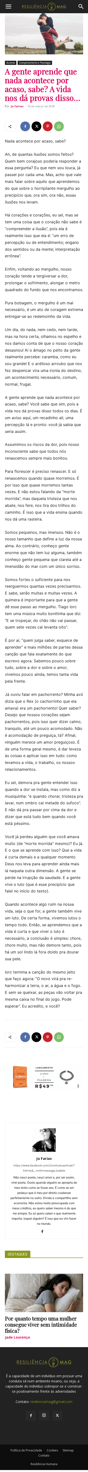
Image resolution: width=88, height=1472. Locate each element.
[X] (36, 126)
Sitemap (68, 1450)
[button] (8, 6)
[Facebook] (25, 126)
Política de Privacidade (26, 1450)
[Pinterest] (48, 126)
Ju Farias (17, 106)
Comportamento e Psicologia (35, 62)
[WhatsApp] (59, 126)
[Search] (81, 6)
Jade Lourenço (17, 1337)
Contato (44, 1455)
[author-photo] (44, 1152)
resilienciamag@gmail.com (51, 1401)
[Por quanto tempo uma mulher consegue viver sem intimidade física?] (44, 1293)
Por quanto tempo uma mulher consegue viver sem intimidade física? (41, 1324)
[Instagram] (44, 1415)
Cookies (52, 1450)
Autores (10, 62)
